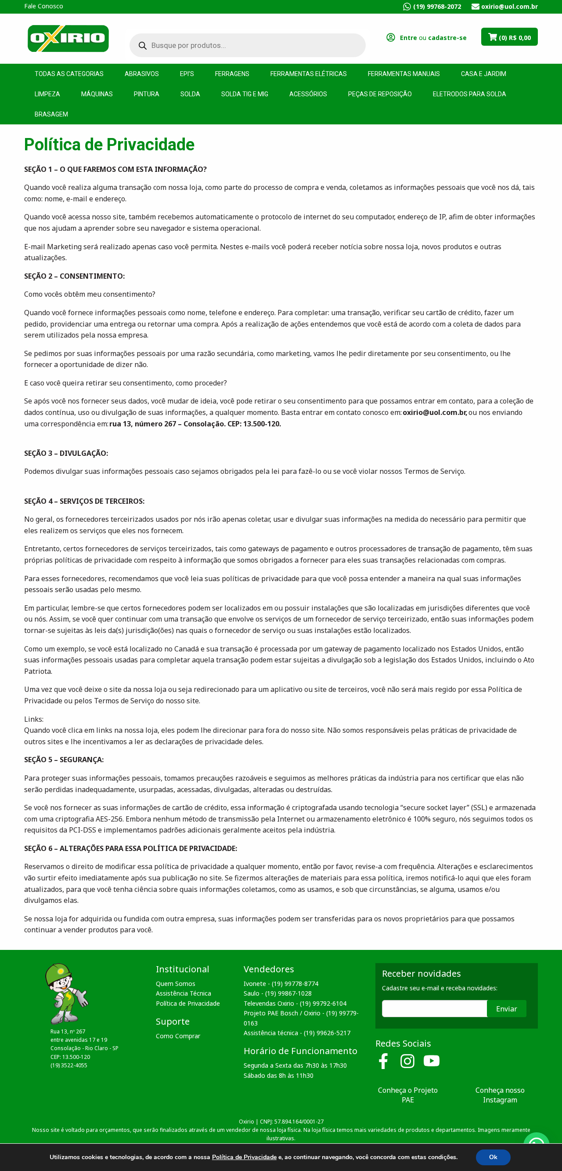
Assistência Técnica (183, 993)
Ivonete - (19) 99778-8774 (281, 983)
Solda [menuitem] (190, 94)
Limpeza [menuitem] (47, 94)
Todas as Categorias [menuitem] (69, 73)
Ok (493, 1157)
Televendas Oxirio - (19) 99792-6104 (295, 1003)
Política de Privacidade (188, 1003)
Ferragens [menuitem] (232, 73)
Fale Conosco (43, 6)
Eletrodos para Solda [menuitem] (469, 94)
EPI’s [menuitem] (187, 73)
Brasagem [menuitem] (51, 114)
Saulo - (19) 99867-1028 (278, 993)
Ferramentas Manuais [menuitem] (404, 73)
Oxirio (68, 38)
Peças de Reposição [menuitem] (380, 94)
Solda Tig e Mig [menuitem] (244, 94)
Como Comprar (178, 1036)
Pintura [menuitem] (146, 94)
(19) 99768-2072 (437, 6)
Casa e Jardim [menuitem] (483, 73)
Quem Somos (175, 983)
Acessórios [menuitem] (308, 94)
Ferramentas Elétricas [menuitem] (308, 73)
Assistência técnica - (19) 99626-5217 (297, 1033)
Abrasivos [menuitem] (142, 73)
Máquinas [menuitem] (97, 94)
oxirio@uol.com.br (509, 6)
